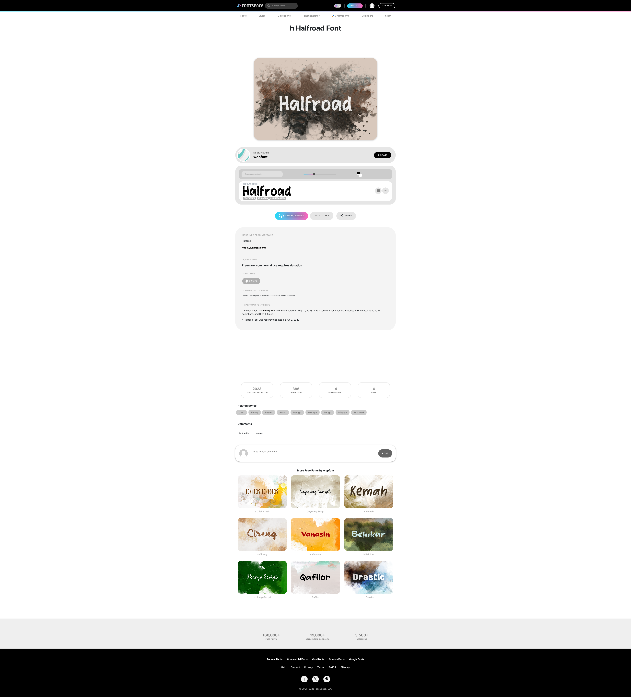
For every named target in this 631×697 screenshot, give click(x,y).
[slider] (314, 174)
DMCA (332, 667)
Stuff (388, 15)
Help (283, 667)
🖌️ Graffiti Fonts (341, 15)
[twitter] (315, 679)
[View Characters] (378, 190)
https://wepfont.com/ (254, 247)
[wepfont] (245, 155)
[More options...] (385, 190)
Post (385, 453)
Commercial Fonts (297, 659)
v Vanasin (315, 554)
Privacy (308, 667)
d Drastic (369, 597)
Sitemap (345, 667)
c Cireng (262, 554)
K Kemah (369, 511)
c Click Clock (262, 511)
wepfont (260, 157)
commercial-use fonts (317, 639)
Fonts (243, 15)
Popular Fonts (274, 659)
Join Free (387, 6)
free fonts (271, 639)
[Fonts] (250, 5)
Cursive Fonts (337, 659)
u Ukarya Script (262, 597)
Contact (382, 155)
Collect (324, 215)
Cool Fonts (318, 659)
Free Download (294, 215)
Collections (284, 15)
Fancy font (269, 310)
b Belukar (368, 554)
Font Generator (311, 15)
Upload (355, 6)
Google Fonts (356, 659)
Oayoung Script (315, 511)
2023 (257, 389)
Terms (320, 667)
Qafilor (315, 597)
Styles (262, 15)
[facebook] (304, 679)
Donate (253, 281)
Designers (367, 15)
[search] (281, 6)
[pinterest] (326, 679)
